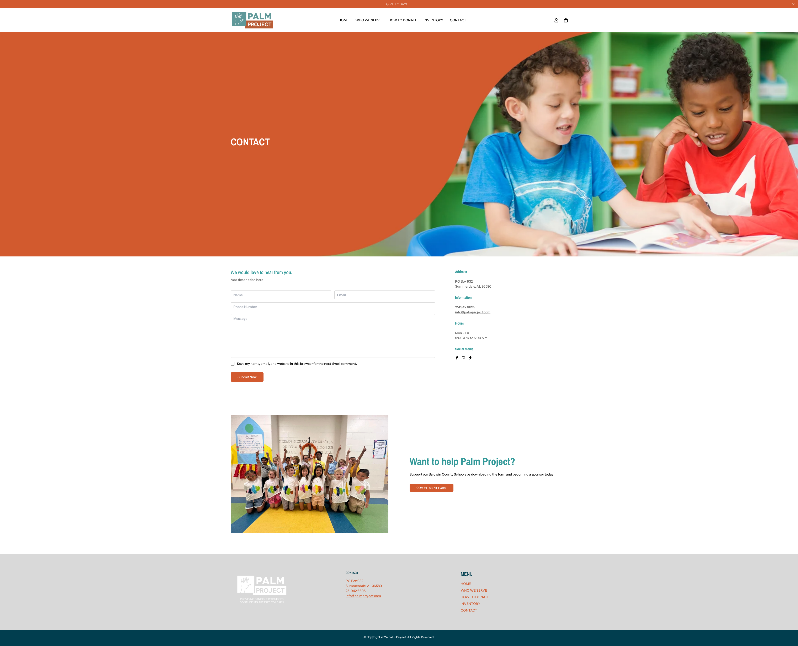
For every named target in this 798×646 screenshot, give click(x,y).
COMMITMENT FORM (431, 488)
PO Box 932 (354, 581)
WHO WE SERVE (368, 20)
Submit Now (247, 377)
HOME (344, 20)
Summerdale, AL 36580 (364, 586)
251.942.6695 (465, 307)
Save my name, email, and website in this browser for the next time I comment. (297, 364)
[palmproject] (252, 20)
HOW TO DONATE (402, 20)
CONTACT (458, 20)
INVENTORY (433, 20)
